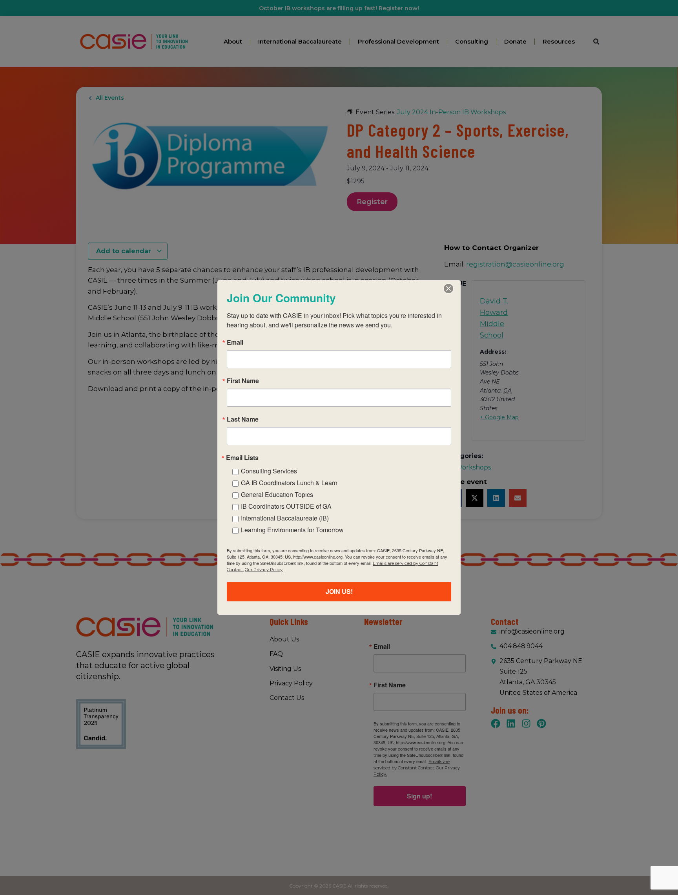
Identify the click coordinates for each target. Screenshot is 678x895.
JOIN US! (339, 591)
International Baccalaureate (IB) (285, 517)
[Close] (448, 288)
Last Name (243, 419)
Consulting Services (269, 470)
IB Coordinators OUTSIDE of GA (286, 506)
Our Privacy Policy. (264, 569)
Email (235, 342)
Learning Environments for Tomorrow (292, 529)
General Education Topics (277, 494)
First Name (243, 381)
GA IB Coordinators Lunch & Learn (289, 482)
